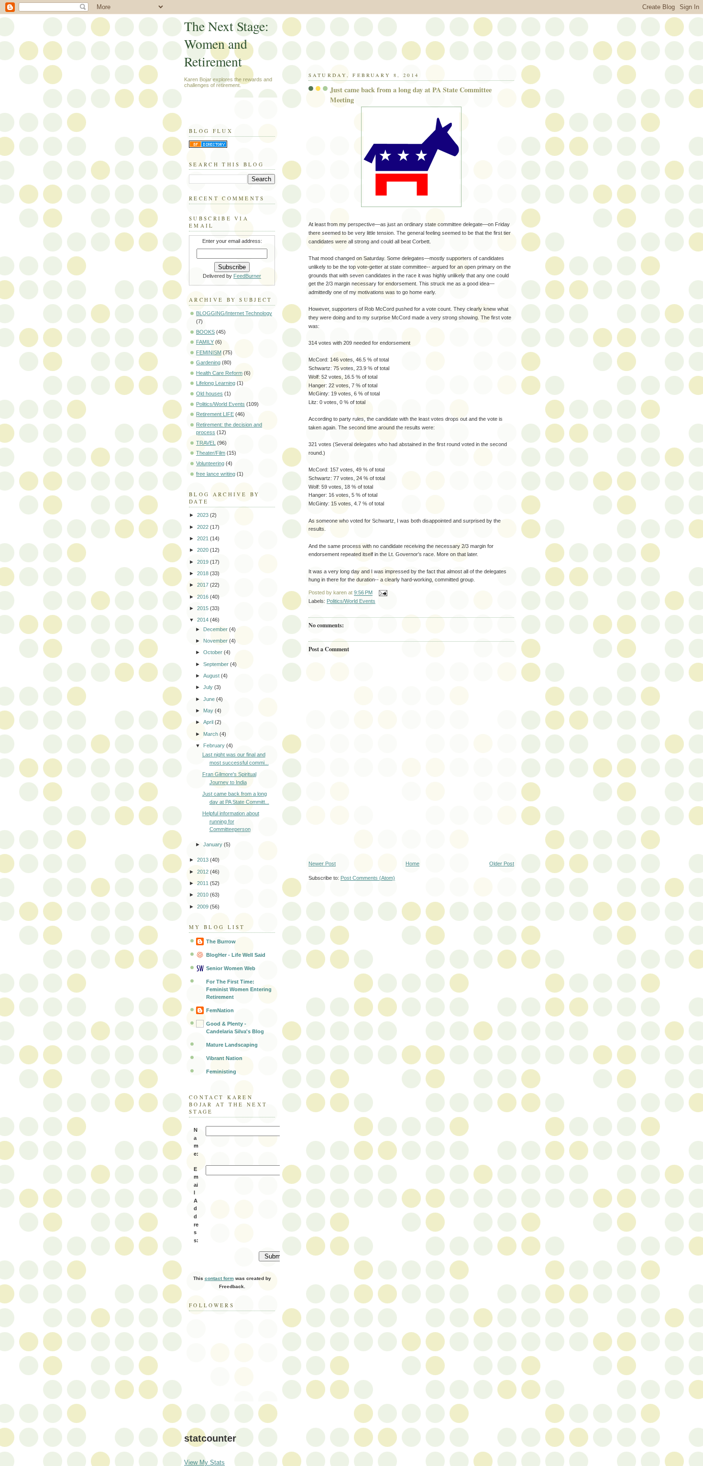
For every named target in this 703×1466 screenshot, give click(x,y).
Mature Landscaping (232, 1045)
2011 (203, 883)
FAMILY (205, 342)
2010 (203, 894)
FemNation (220, 1010)
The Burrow (221, 941)
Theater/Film (210, 453)
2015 (203, 608)
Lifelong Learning (215, 383)
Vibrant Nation (224, 1058)
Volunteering (210, 463)
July (208, 687)
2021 (203, 538)
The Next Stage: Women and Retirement (226, 43)
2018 (203, 573)
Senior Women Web (230, 968)
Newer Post (322, 863)
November (216, 641)
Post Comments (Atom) (368, 878)
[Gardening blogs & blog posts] (208, 146)
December (216, 629)
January (213, 844)
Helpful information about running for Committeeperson (230, 821)
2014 (203, 620)
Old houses (209, 393)
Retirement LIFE (215, 414)
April (209, 722)
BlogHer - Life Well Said (235, 955)
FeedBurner (247, 276)
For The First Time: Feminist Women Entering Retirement (239, 989)
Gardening (208, 362)
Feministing (221, 1071)
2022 (203, 527)
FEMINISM (208, 352)
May (209, 710)
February (214, 745)
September (216, 664)
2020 (203, 550)
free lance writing (215, 474)
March (211, 734)
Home (412, 863)
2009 (203, 906)
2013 (203, 860)
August (212, 675)
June (209, 699)
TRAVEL (206, 443)
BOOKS (205, 332)
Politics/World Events (351, 601)
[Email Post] (381, 593)
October (213, 652)
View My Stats (204, 1462)
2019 (203, 562)
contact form (219, 1278)
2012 (203, 872)
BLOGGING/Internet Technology (234, 313)
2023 (203, 515)
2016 (203, 597)
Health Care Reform (219, 373)
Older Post (501, 863)
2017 (203, 585)
